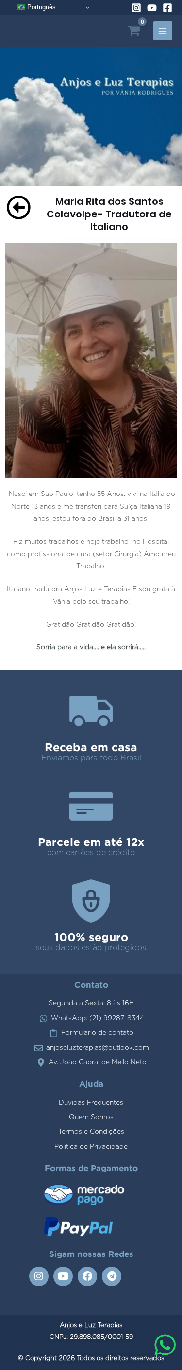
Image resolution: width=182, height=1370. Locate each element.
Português (40, 7)
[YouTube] (152, 8)
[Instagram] (136, 8)
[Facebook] (167, 8)
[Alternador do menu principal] (162, 30)
